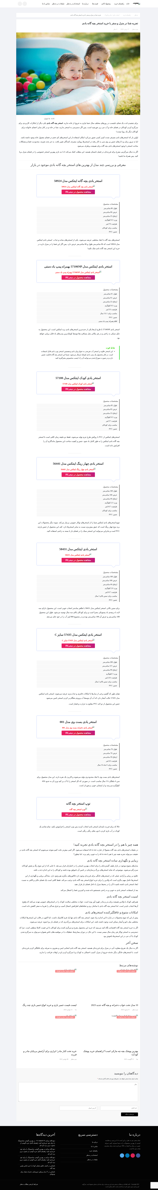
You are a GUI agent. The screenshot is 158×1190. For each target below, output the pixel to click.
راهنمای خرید (119, 4)
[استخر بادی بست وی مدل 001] (78, 728)
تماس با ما (46, 4)
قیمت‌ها (95, 4)
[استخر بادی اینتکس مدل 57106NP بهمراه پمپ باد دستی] (78, 272)
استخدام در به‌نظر (73, 4)
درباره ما (85, 4)
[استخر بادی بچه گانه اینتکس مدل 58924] (78, 187)
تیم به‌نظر (135, 29)
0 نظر (115, 29)
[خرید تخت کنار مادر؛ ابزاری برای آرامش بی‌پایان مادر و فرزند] (47, 1030)
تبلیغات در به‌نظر (58, 4)
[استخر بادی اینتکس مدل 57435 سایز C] (78, 640)
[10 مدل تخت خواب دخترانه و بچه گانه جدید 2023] (109, 984)
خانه (128, 4)
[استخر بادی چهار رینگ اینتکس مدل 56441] (78, 469)
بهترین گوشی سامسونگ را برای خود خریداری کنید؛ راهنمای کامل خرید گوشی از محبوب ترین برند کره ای (36, 1143)
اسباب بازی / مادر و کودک (112, 15)
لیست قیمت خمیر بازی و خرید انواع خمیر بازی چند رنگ (49, 1005)
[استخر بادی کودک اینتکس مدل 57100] (78, 384)
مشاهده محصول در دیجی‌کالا (78, 192)
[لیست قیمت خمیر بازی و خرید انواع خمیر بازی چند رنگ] (47, 984)
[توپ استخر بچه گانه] (78, 809)
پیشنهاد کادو (106, 4)
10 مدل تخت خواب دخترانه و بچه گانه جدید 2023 (114, 1005)
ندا (76, 1009)
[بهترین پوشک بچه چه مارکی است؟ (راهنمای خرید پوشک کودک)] (109, 1030)
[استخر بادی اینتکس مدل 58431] (78, 555)
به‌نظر (136, 15)
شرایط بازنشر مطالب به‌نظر (29, 1184)
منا (137, 1059)
